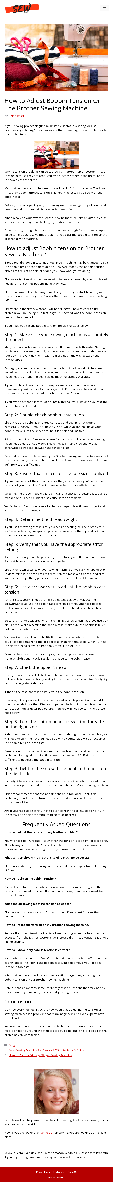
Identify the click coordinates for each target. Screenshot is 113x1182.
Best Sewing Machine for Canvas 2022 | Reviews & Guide (46, 1050)
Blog (12, 1045)
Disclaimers (59, 1171)
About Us (72, 1171)
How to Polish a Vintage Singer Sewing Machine (40, 1055)
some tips (47, 1133)
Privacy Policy (43, 1171)
